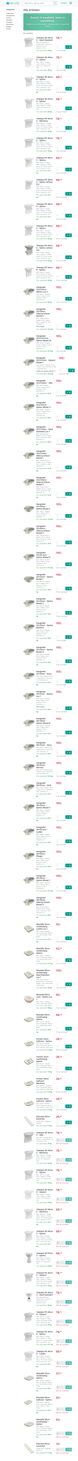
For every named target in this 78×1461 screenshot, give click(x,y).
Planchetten (10, 24)
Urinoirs (8, 18)
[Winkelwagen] (70, 3)
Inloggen (64, 3)
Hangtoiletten (10, 15)
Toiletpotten (10, 13)
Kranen (8, 29)
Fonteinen (9, 22)
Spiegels (9, 26)
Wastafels (9, 20)
